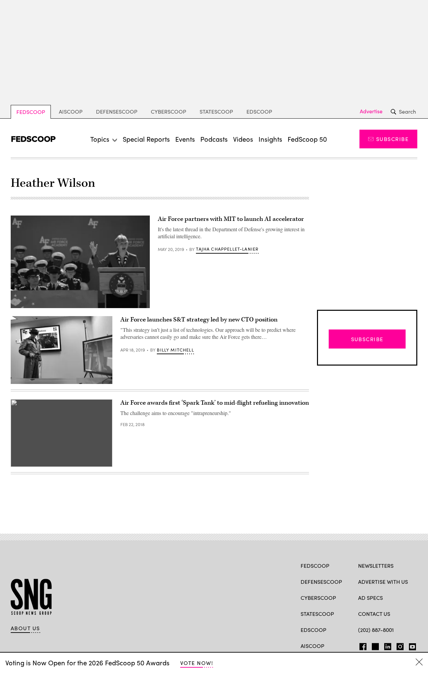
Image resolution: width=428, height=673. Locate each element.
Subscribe (392, 138)
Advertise (371, 111)
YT (411, 645)
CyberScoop (168, 111)
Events (185, 138)
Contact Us (374, 613)
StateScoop (216, 111)
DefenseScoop (116, 111)
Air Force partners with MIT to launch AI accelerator (231, 219)
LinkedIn (388, 645)
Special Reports (146, 138)
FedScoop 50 (307, 138)
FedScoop (30, 111)
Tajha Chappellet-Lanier (227, 249)
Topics (99, 138)
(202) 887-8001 (376, 629)
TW (374, 645)
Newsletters (376, 565)
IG (398, 645)
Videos (243, 138)
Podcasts (214, 138)
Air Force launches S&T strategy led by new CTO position (199, 319)
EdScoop (259, 111)
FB (361, 645)
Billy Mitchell (175, 350)
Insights (270, 138)
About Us (25, 628)
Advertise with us (383, 581)
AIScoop (71, 111)
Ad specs (370, 597)
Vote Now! (196, 662)
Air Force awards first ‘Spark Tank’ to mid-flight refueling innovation (214, 403)
